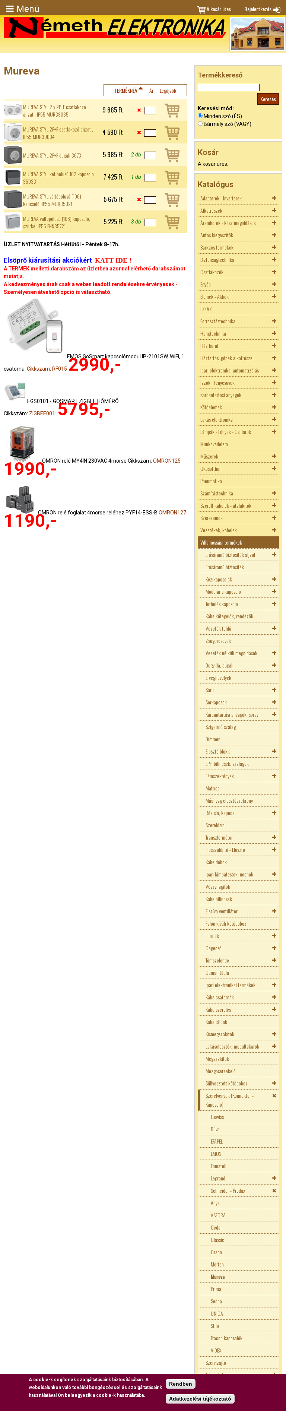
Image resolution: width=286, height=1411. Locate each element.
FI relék (212, 935)
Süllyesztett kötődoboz (227, 1083)
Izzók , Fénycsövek (217, 382)
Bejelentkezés (257, 9)
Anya (215, 1203)
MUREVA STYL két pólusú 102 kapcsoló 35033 (58, 177)
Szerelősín (215, 825)
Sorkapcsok (216, 702)
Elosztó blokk (218, 751)
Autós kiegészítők (216, 235)
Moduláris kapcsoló (223, 591)
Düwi (215, 1129)
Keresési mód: (216, 108)
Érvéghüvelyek (218, 677)
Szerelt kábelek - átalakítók (225, 505)
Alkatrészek (211, 210)
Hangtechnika (213, 333)
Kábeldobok (216, 862)
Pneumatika (211, 481)
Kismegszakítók (220, 1034)
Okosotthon (211, 468)
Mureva (218, 1276)
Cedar (216, 1227)
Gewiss (217, 1116)
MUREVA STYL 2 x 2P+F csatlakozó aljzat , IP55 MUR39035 (54, 110)
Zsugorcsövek (218, 640)
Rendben (180, 1384)
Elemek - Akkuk (214, 296)
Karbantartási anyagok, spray (232, 714)
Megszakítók (217, 1058)
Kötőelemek (211, 407)
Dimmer (213, 739)
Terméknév (125, 90)
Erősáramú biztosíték (225, 567)
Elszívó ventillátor (222, 911)
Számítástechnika (216, 493)
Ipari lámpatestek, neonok (229, 874)
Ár (151, 90)
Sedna (216, 1301)
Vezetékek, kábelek (218, 530)
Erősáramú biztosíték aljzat (230, 554)
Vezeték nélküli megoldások (231, 653)
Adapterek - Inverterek (221, 198)
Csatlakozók (211, 272)
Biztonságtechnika (217, 259)
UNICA (217, 1313)
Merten (217, 1264)
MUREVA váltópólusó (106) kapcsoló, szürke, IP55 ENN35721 (56, 222)
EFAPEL (217, 1141)
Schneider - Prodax (228, 1190)
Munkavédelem (214, 444)
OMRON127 (172, 513)
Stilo (215, 1325)
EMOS (216, 1153)
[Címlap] (115, 27)
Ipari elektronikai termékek (230, 985)
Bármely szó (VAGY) (227, 124)
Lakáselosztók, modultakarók (232, 1046)
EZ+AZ (206, 309)
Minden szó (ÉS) (223, 116)
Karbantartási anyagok (220, 395)
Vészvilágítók (218, 886)
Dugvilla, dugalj (219, 665)
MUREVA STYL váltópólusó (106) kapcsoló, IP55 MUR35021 (52, 200)
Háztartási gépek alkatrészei (227, 358)
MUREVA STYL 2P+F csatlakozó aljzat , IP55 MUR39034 (58, 133)
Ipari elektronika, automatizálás (229, 370)
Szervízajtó (216, 1362)
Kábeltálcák (216, 1021)
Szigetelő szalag (221, 726)
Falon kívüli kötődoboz (226, 923)
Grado (216, 1252)
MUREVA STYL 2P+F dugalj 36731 (53, 155)
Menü (27, 9)
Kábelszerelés (218, 1009)
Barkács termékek (216, 247)
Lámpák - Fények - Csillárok (225, 431)
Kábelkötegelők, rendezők (229, 616)
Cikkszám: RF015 (47, 369)
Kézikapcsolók (219, 579)
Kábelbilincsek (219, 899)
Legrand (218, 1178)
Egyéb (205, 284)
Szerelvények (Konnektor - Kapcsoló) (230, 1099)
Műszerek (209, 456)
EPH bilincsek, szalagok (227, 763)
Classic (217, 1239)
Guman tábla (217, 972)
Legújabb (168, 90)
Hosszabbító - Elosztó (225, 849)
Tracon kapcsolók (226, 1338)
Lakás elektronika (216, 419)
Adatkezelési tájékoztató (200, 1399)
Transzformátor (219, 837)
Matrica (213, 788)
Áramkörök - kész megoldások (228, 222)
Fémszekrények (220, 776)
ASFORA (218, 1215)
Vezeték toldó (218, 628)
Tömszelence (217, 960)
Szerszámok (211, 517)
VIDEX (216, 1350)
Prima (216, 1289)
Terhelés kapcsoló (222, 604)
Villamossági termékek (221, 542)
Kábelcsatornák (220, 997)
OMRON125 (167, 461)
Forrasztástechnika (217, 321)
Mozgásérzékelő (221, 1071)
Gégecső (214, 948)
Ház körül (209, 345)
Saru (210, 690)
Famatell (218, 1166)
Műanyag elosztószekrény (229, 800)
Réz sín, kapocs (220, 813)
